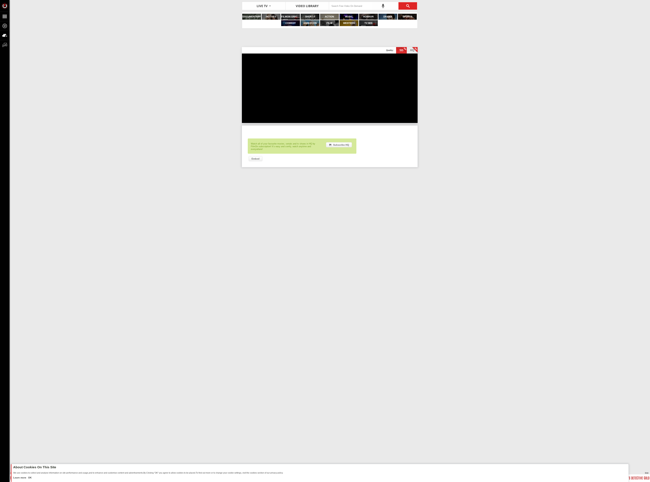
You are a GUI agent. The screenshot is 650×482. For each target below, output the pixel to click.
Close (646, 473)
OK (29, 477)
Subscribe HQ (341, 144)
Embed (255, 158)
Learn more (20, 477)
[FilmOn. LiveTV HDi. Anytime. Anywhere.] (4, 6)
